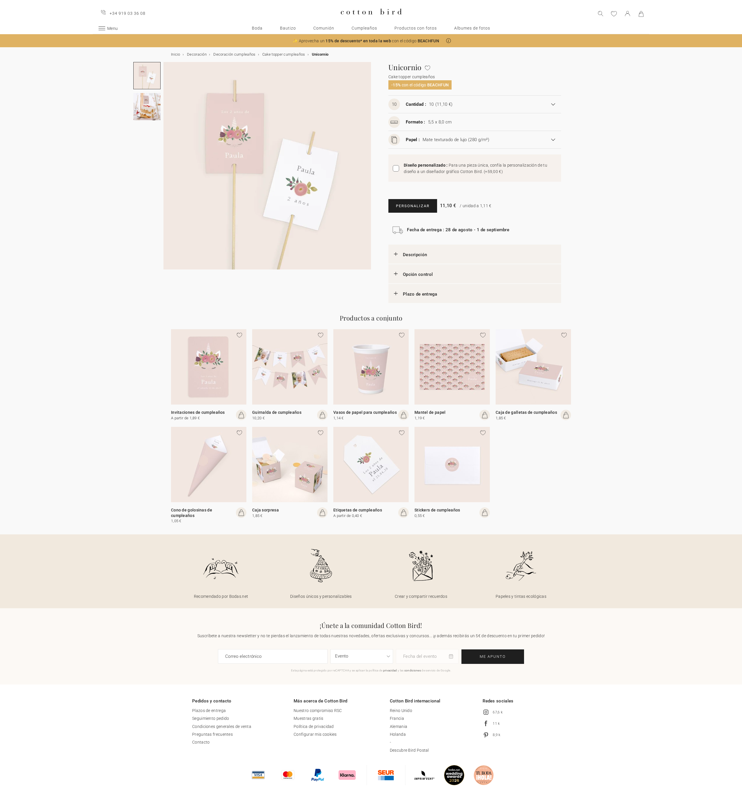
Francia (397, 718)
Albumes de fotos (472, 28)
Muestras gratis (308, 718)
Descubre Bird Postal (409, 750)
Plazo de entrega (420, 294)
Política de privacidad (314, 726)
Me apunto (493, 656)
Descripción (415, 254)
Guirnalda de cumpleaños (276, 412)
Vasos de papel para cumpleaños (365, 412)
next (166, 169)
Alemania (398, 726)
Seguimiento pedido (210, 718)
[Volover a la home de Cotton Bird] (371, 19)
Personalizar (413, 206)
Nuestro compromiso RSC (318, 710)
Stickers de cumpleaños (437, 510)
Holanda (398, 734)
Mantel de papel (430, 412)
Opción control (418, 274)
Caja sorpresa (265, 510)
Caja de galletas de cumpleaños (526, 412)
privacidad (390, 670)
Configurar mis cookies (315, 734)
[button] (448, 40)
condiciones (412, 670)
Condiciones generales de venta (221, 726)
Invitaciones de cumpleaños (198, 412)
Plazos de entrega (209, 710)
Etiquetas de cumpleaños (357, 510)
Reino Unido (401, 710)
